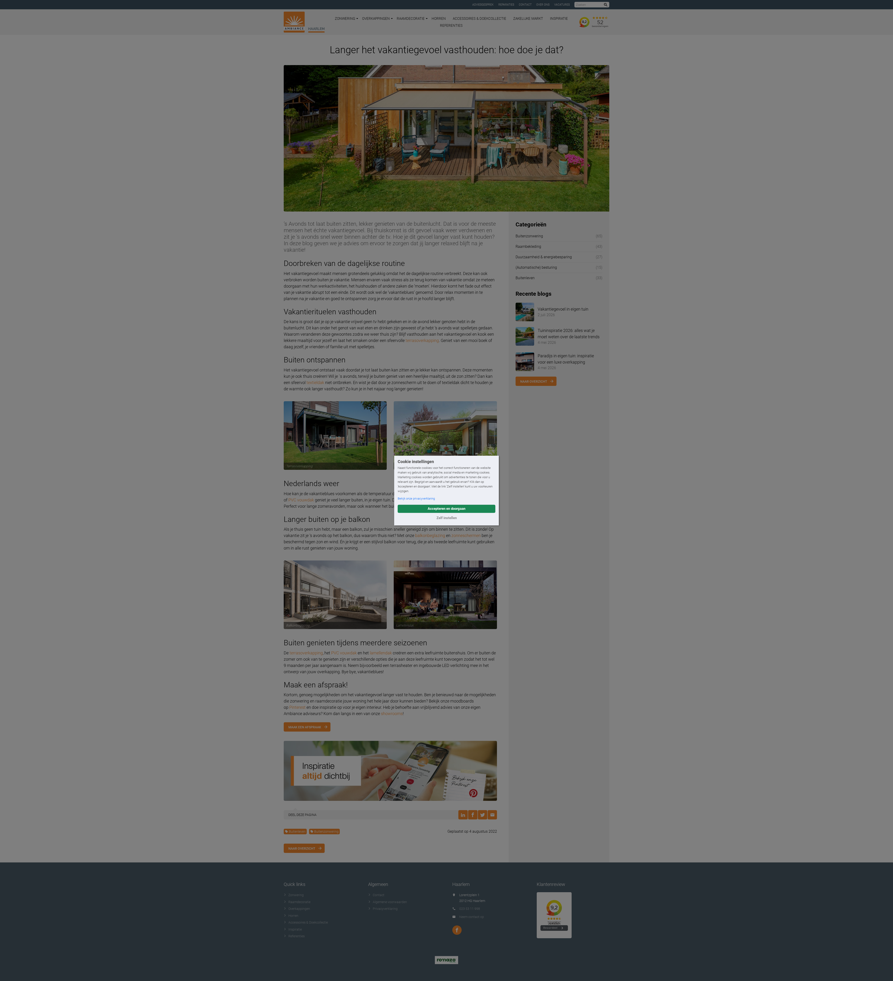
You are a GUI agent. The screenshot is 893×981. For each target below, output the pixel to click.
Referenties (451, 25)
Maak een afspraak (304, 727)
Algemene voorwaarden (390, 902)
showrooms (392, 713)
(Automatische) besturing (536, 267)
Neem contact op (471, 917)
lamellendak (381, 652)
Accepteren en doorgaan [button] (446, 509)
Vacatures (562, 4)
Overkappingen (376, 19)
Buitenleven (297, 831)
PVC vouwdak (301, 499)
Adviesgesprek (483, 4)
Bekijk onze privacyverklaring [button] (416, 498)
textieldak (315, 382)
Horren (439, 19)
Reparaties (506, 4)
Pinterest (297, 707)
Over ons (543, 4)
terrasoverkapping (422, 340)
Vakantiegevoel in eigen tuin (563, 309)
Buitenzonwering (326, 831)
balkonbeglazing (430, 535)
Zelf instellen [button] (447, 518)
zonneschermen (466, 535)
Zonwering (345, 19)
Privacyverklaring (385, 909)
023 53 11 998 (469, 909)
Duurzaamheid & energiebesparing (544, 257)
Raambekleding (528, 246)
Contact (525, 4)
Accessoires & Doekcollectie (479, 19)
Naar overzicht (301, 848)
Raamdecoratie (411, 19)
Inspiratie (559, 19)
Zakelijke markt (528, 19)
